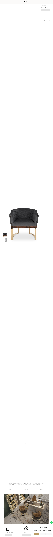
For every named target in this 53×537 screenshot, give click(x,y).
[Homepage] (27, 1)
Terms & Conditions (43, 535)
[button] (25, 443)
